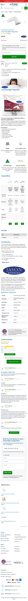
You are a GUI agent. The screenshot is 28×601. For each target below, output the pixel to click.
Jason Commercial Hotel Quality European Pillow (10, 512)
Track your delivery (18, 539)
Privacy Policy (4, 553)
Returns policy (18, 534)
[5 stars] (17, 448)
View (10, 223)
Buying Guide (17, 550)
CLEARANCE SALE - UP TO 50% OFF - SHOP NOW (14, 1)
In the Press (3, 548)
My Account (17, 541)
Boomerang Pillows (17, 11)
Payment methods (5, 538)
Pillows (6, 11)
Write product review (14, 361)
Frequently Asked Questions (20, 537)
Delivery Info (24, 40)
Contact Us (17, 546)
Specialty (10, 11)
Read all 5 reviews (14, 432)
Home (2, 11)
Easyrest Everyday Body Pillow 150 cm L (8, 521)
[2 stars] (11, 448)
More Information (18, 330)
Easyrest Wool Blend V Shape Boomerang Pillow (10, 503)
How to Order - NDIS (5, 540)
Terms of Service (13, 477)
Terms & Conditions (5, 550)
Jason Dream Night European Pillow (8, 493)
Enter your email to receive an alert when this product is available (14, 48)
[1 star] (9, 448)
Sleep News (17, 548)
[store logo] (14, 4)
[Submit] (22, 8)
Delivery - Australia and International (5, 535)
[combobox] (13, 8)
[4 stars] (15, 448)
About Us (3, 546)
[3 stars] (13, 448)
